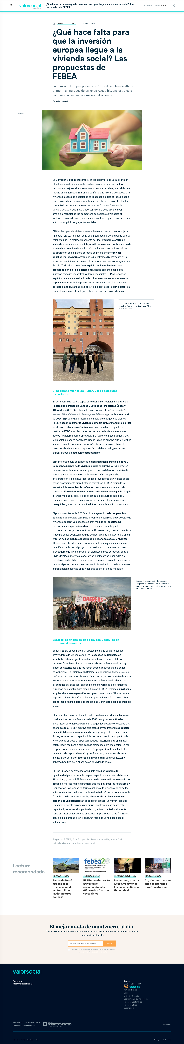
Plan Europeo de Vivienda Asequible (76, 231)
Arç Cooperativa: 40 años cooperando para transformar (158, 884)
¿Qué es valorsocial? (132, 984)
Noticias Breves (130, 990)
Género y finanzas (132, 996)
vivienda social (89, 843)
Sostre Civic (116, 839)
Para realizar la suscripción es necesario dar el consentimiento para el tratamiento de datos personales (93, 951)
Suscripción (129, 1008)
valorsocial (62, 101)
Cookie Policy (167, 1040)
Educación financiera (125, 876)
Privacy (156, 1040)
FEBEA (67, 839)
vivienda (57, 843)
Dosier (126, 993)
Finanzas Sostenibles (133, 1002)
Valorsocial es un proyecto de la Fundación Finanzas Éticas (26, 1024)
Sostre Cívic (70, 517)
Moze (37, 1040)
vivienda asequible (71, 843)
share (174, 5)
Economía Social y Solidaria (136, 999)
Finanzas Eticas (66, 23)
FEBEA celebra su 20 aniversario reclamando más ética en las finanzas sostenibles (96, 887)
